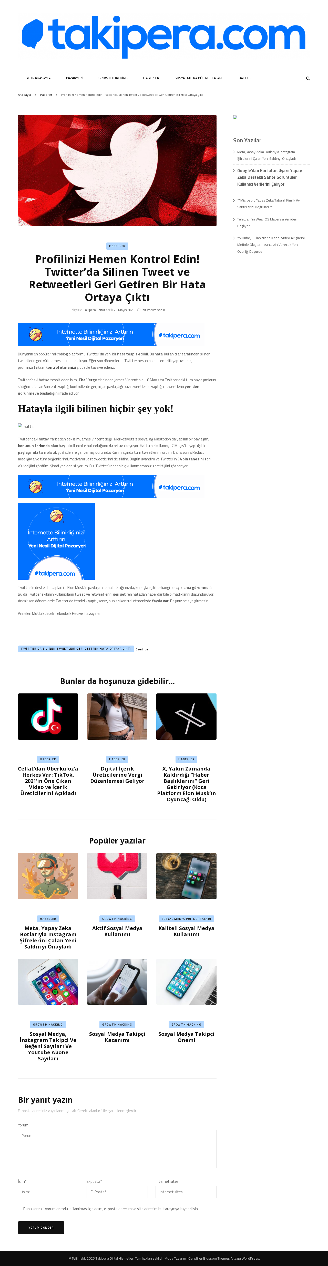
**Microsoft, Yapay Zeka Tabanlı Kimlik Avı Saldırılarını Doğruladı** (269, 203)
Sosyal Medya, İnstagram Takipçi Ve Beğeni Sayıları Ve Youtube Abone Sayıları (48, 1046)
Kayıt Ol (244, 78)
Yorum (23, 1125)
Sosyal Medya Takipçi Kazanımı (117, 1036)
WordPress (250, 1258)
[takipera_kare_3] (56, 578)
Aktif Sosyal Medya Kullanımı (117, 931)
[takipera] (111, 344)
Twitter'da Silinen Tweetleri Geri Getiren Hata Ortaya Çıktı (76, 648)
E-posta (94, 1181)
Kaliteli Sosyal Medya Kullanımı (186, 931)
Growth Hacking (113, 78)
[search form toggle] (308, 78)
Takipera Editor (94, 310)
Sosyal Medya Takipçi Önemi (186, 1036)
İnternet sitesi (167, 1181)
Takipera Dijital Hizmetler (115, 1258)
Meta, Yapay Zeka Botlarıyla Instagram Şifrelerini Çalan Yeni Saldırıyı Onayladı (48, 937)
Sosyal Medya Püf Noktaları (198, 78)
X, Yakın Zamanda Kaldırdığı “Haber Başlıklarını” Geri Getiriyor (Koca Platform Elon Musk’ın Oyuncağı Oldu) (186, 784)
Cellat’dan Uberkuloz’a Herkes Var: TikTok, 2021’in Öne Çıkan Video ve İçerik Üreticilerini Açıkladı (48, 781)
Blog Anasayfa (38, 78)
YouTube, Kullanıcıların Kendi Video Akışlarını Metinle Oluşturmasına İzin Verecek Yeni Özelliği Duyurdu (271, 245)
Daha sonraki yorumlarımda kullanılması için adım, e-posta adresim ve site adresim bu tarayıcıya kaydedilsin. (111, 1209)
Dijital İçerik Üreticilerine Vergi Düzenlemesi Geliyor (117, 774)
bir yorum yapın (153, 310)
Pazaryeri (74, 78)
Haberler (151, 78)
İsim (22, 1181)
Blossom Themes (216, 1258)
